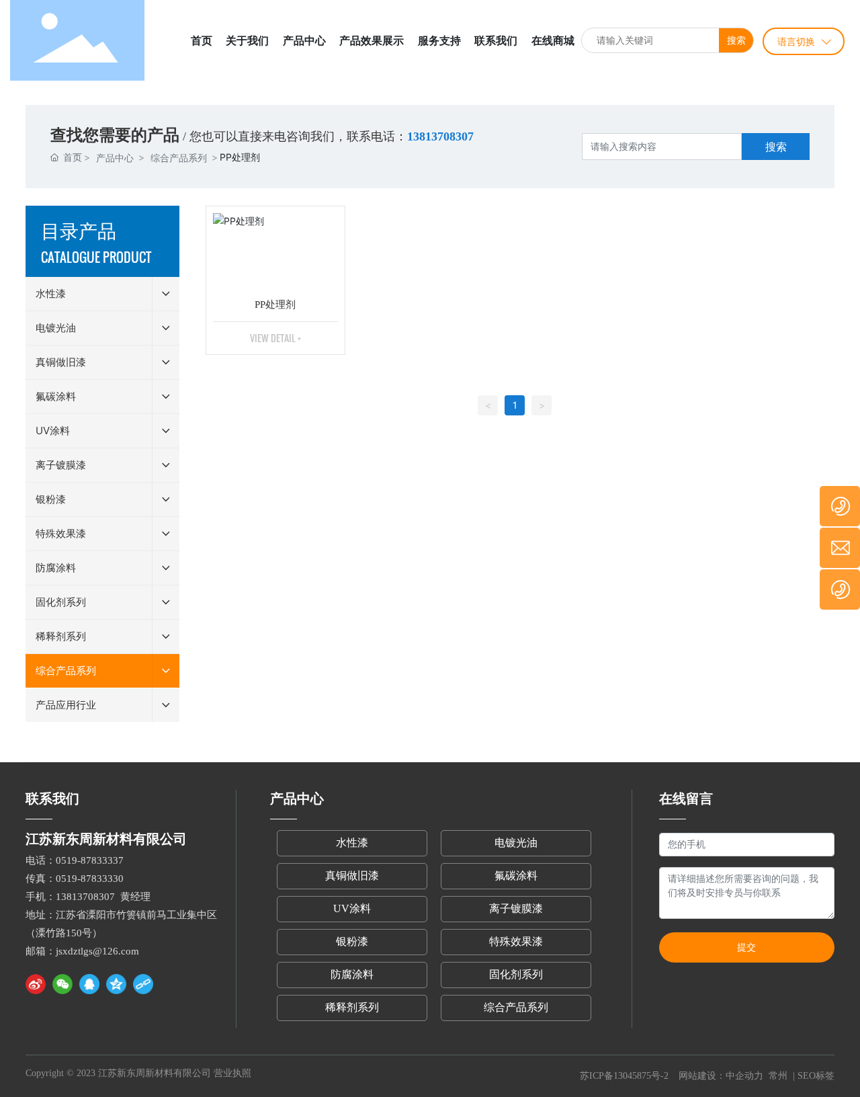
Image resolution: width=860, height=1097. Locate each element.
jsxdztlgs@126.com (97, 951)
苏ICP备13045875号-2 (624, 1076)
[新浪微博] (36, 984)
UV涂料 (352, 908)
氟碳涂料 (516, 875)
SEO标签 (816, 1076)
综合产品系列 (178, 157)
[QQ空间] (116, 984)
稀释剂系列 (352, 1007)
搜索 (736, 40)
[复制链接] (143, 984)
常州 (778, 1076)
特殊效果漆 (516, 941)
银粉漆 (352, 941)
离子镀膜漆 (516, 908)
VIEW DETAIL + (275, 338)
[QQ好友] (89, 984)
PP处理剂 (275, 304)
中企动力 (746, 1076)
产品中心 (115, 157)
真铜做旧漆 (352, 875)
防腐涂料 (352, 974)
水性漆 (352, 842)
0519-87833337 (90, 860)
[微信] (62, 984)
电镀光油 (516, 842)
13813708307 (85, 896)
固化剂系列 (516, 974)
